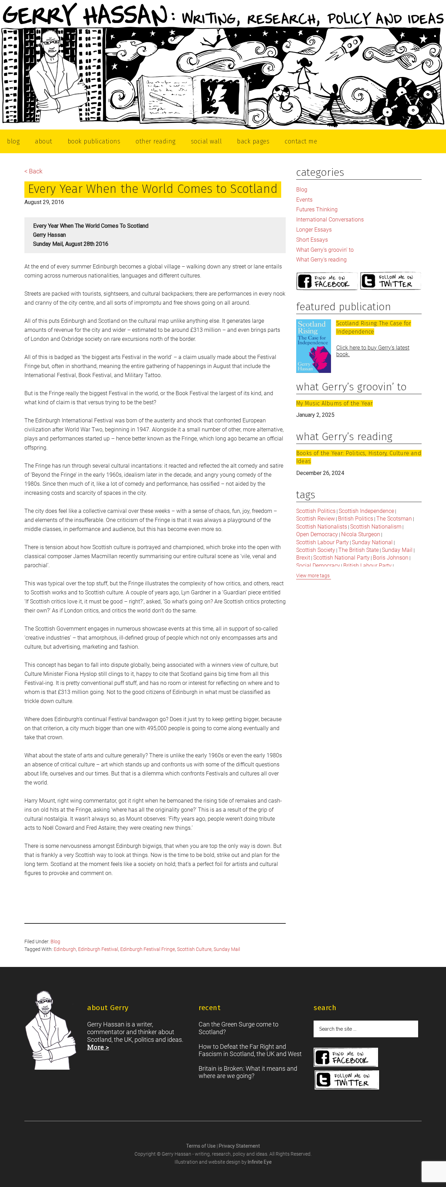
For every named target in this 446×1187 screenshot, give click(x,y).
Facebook (327, 281)
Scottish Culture (194, 949)
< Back (33, 171)
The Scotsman (394, 518)
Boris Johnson (390, 557)
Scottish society (315, 550)
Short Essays (312, 239)
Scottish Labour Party (322, 542)
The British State (358, 550)
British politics (355, 518)
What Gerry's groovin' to (325, 250)
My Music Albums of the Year (334, 403)
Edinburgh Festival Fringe (147, 949)
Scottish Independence (366, 511)
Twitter (391, 281)
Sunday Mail (227, 949)
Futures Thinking (317, 209)
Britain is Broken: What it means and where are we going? (248, 1072)
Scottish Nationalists (321, 526)
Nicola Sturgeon (360, 534)
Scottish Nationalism (375, 526)
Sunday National (372, 542)
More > (98, 1046)
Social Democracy (318, 565)
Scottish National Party (341, 557)
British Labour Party (367, 565)
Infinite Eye (260, 1162)
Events (304, 199)
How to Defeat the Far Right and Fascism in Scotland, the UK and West (250, 1050)
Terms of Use (201, 1146)
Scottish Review (315, 518)
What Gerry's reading (321, 259)
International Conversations (330, 219)
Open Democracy (317, 534)
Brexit (303, 557)
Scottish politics (316, 511)
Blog (55, 941)
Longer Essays (314, 229)
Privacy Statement (239, 1146)
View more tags (313, 575)
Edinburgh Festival (98, 949)
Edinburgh (65, 949)
